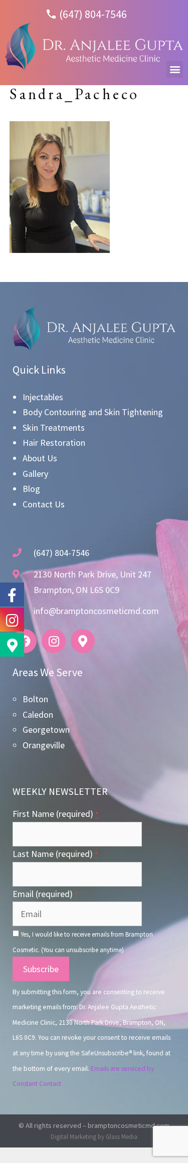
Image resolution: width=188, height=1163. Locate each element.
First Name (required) (55, 813)
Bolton (35, 699)
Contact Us (44, 504)
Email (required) (45, 894)
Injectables (43, 397)
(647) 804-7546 (93, 14)
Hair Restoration (54, 442)
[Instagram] (54, 641)
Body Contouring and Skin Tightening (93, 412)
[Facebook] (25, 641)
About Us (40, 458)
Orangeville (44, 745)
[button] (174, 69)
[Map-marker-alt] (83, 641)
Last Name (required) (55, 853)
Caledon (38, 714)
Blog (31, 488)
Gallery (35, 473)
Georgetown (46, 729)
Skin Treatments (54, 427)
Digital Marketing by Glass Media (94, 1136)
